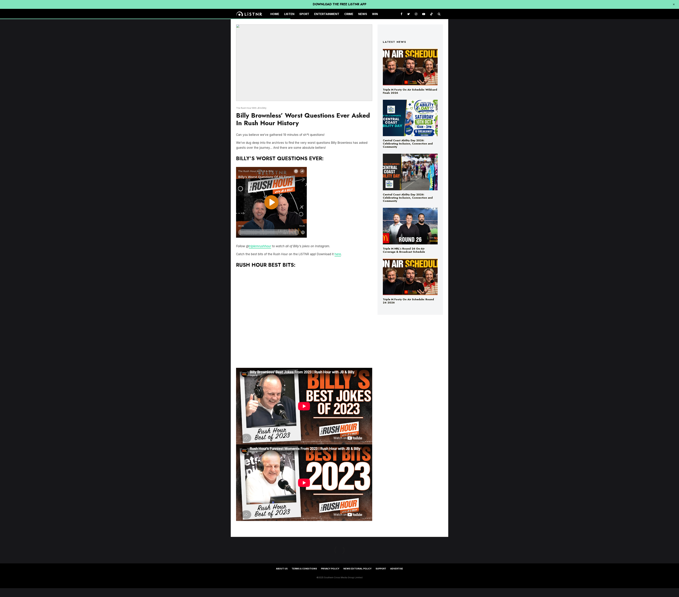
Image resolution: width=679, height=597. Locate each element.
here (338, 254)
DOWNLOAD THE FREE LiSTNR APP (339, 4)
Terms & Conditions (304, 568)
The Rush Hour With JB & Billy (251, 108)
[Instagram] (416, 14)
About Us (282, 568)
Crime (348, 14)
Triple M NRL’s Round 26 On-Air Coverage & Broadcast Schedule (404, 250)
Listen (289, 14)
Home (274, 14)
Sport (304, 14)
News (362, 14)
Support (381, 568)
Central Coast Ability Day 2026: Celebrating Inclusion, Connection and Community (408, 143)
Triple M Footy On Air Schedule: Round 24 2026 (408, 301)
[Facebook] (401, 14)
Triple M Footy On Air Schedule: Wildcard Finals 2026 (410, 91)
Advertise (396, 568)
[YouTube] (424, 14)
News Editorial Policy (357, 568)
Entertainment (326, 14)
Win (375, 14)
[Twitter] (408, 14)
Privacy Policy (330, 568)
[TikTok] (431, 14)
